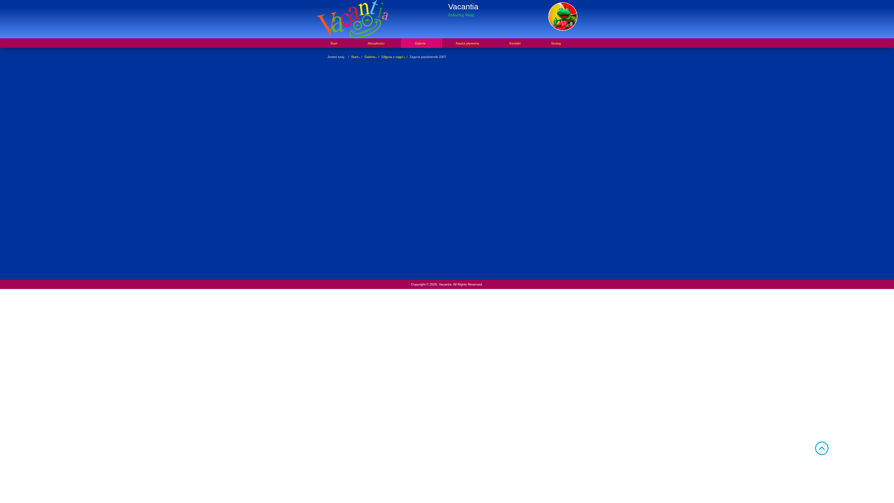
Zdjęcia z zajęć (392, 57)
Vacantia (463, 6)
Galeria (369, 57)
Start (354, 57)
